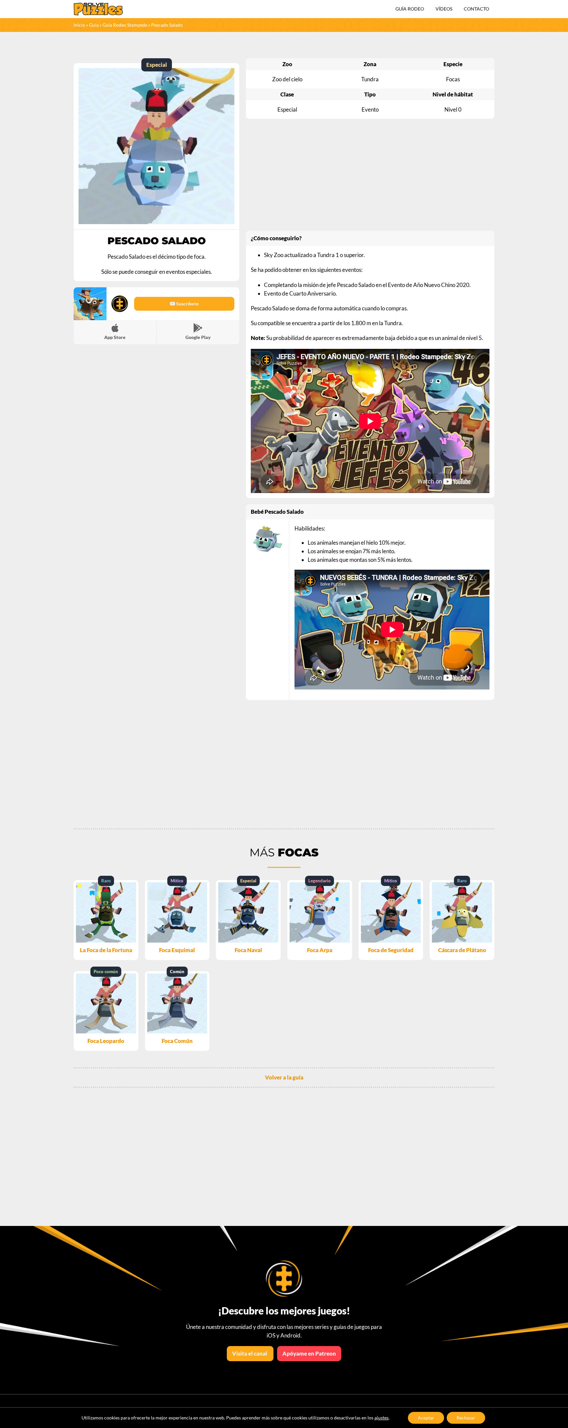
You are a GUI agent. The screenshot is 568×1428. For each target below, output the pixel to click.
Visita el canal (250, 1353)
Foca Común (177, 1040)
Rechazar (466, 1417)
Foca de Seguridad (391, 950)
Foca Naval (248, 950)
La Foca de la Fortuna (106, 950)
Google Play (198, 337)
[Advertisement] (370, 175)
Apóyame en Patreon (309, 1353)
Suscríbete (187, 303)
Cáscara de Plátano (462, 950)
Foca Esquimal (177, 950)
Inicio (79, 25)
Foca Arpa (319, 950)
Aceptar (426, 1417)
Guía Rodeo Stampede (125, 25)
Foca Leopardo (105, 1040)
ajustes (381, 1417)
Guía (94, 25)
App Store (115, 337)
